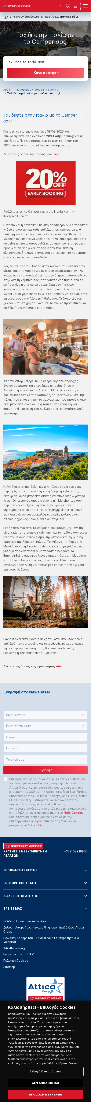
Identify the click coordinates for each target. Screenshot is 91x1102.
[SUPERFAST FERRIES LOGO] (17, 6)
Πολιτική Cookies (15, 960)
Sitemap (9, 967)
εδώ (56, 154)
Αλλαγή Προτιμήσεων (45, 1071)
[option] (45, 49)
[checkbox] (5, 779)
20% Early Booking (46, 89)
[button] (45, 715)
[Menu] (85, 6)
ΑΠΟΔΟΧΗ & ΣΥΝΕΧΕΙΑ (45, 1094)
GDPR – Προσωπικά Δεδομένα (24, 921)
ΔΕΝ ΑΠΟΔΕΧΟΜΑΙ (45, 1083)
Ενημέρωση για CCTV (18, 954)
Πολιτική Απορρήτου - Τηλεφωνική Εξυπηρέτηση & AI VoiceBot (41, 940)
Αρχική (7, 89)
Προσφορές (23, 89)
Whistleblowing (14, 948)
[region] (45, 1051)
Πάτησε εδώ (69, 16)
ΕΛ (59, 6)
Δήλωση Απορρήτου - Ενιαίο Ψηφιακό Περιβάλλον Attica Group (43, 929)
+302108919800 (76, 851)
